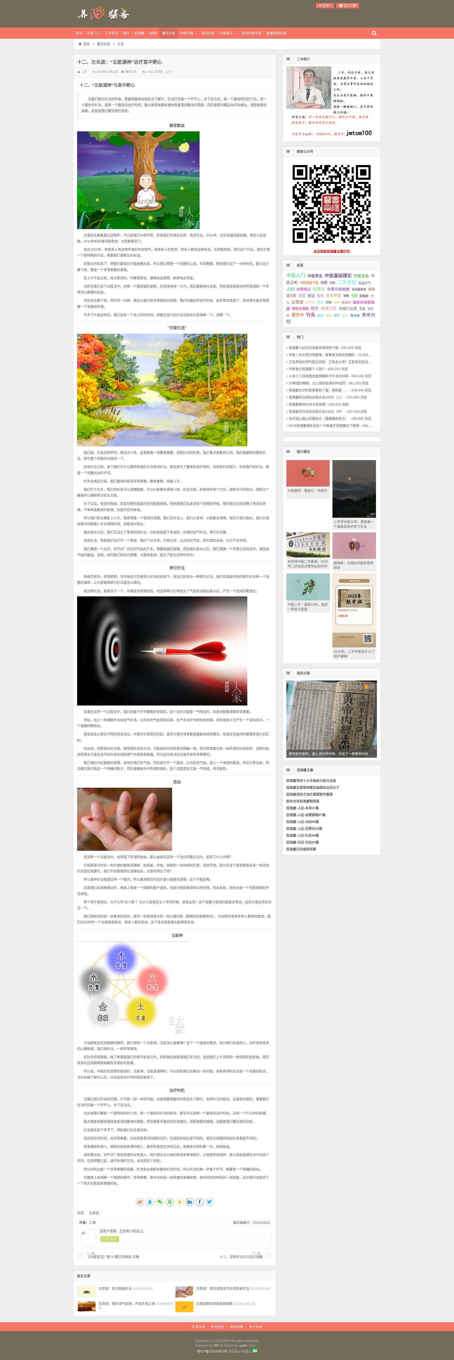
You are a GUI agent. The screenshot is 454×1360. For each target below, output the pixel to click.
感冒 (320, 302)
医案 (302, 296)
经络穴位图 (348, 309)
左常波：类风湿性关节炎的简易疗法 (222, 1288)
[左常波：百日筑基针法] (86, 1292)
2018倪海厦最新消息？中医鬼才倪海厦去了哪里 (324, 426)
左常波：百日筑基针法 (115, 1288)
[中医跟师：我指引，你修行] (308, 485)
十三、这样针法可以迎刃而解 (241, 1255)
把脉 (329, 302)
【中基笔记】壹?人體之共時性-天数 (113, 1255)
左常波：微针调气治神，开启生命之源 (127, 1303)
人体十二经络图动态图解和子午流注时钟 (318, 376)
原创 (320, 296)
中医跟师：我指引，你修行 (307, 490)
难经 (329, 315)
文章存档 (198, 1327)
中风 (332, 283)
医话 (311, 296)
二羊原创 (111, 33)
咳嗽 (346, 296)
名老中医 (333, 296)
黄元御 (355, 315)
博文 (126, 33)
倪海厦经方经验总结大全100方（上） (316, 397)
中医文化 (361, 276)
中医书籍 (186, 33)
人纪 (290, 289)
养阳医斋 (104, 13)
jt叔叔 (153, 33)
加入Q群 (349, 5)
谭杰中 (297, 315)
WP (216, 1345)
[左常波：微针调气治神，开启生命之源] (86, 1307)
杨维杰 (346, 302)
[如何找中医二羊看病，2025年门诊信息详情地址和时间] (308, 556)
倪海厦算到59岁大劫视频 (307, 404)
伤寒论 (319, 289)
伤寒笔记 (304, 289)
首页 (79, 33)
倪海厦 (139, 33)
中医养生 (315, 276)
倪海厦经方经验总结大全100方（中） (316, 411)
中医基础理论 (338, 275)
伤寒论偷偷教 (338, 289)
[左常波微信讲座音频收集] (184, 1307)
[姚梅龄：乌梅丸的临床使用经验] (354, 558)
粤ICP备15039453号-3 (214, 1351)
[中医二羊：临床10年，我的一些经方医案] (308, 599)
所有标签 (217, 1327)
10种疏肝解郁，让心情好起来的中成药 (317, 383)
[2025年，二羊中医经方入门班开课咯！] (354, 646)
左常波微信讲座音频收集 (214, 1303)
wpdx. (244, 1345)
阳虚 (320, 315)
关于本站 (255, 1327)
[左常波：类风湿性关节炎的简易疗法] (184, 1292)
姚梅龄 (364, 296)
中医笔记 (226, 33)
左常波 (94, 1213)
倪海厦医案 (359, 289)
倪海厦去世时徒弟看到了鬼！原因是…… (318, 390)
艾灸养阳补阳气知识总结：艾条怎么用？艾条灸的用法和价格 (333, 362)
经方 (315, 308)
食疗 (337, 315)
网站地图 (236, 1327)
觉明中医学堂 (252, 33)
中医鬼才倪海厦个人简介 (307, 369)
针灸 (310, 314)
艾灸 (362, 309)
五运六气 (364, 283)
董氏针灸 (168, 33)
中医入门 (93, 33)
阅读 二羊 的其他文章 (109, 1239)
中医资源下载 (309, 283)
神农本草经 (300, 309)
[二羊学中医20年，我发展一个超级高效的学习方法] (354, 516)
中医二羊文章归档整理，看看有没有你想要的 (322, 355)
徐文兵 (310, 302)
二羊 (84, 71)
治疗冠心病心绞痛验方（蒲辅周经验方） (318, 418)
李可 (337, 302)
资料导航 (208, 33)
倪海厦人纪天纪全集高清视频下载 (313, 348)
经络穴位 (329, 308)
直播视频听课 (276, 33)
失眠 (354, 296)
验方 (345, 315)
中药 (323, 283)
